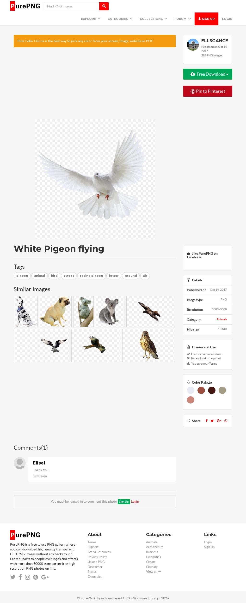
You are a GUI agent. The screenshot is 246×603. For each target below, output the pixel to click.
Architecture (154, 547)
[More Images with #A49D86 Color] (222, 390)
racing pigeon (91, 275)
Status (92, 571)
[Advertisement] (95, 85)
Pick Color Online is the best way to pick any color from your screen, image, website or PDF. (85, 41)
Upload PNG (96, 562)
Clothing (152, 567)
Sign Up (208, 19)
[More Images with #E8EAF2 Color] (190, 390)
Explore (89, 19)
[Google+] (219, 421)
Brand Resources (99, 552)
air (145, 275)
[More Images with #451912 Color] (211, 390)
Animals (221, 319)
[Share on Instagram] (27, 577)
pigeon (22, 275)
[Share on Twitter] (12, 577)
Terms (92, 542)
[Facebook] (207, 421)
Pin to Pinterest (210, 91)
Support (93, 547)
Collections (151, 19)
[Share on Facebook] (20, 577)
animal (39, 275)
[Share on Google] (45, 577)
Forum (180, 19)
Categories (118, 19)
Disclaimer (95, 567)
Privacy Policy (97, 557)
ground (131, 275)
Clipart (150, 562)
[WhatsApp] (225, 421)
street (69, 275)
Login (227, 19)
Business (152, 552)
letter (114, 275)
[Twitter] (212, 421)
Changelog (95, 577)
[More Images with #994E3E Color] (201, 390)
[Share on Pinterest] (35, 577)
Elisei (39, 463)
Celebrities (153, 557)
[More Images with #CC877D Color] (190, 400)
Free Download (211, 74)
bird (54, 275)
